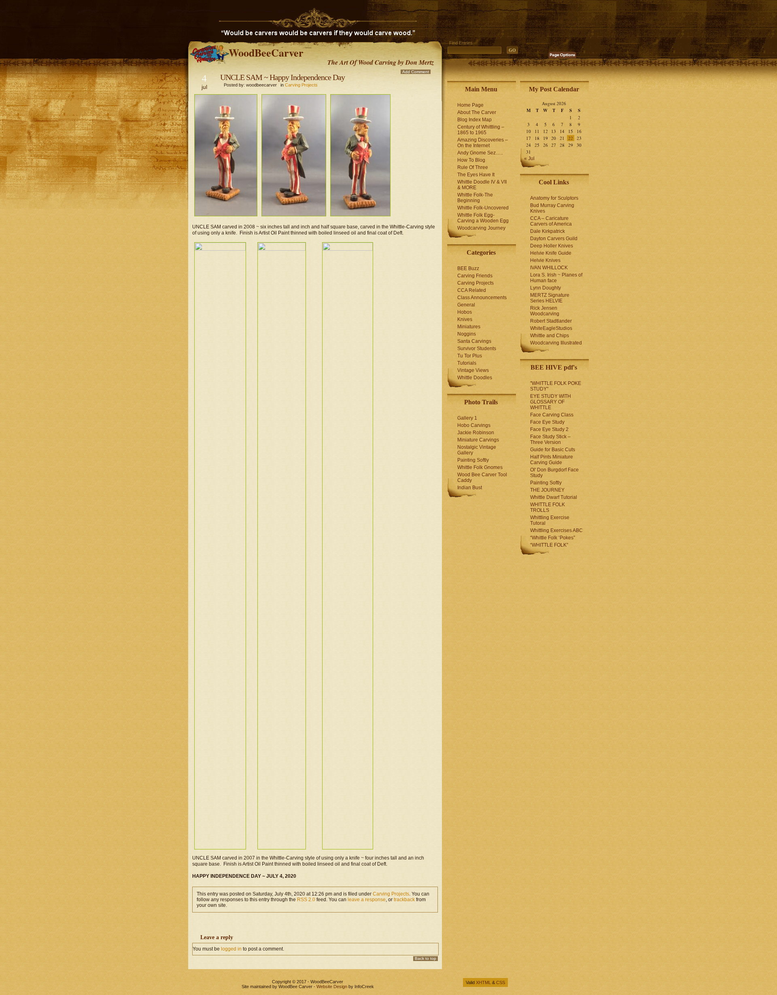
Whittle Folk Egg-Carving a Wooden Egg (483, 218)
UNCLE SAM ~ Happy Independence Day (282, 77)
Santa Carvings (474, 341)
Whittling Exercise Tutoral (549, 520)
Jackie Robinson (475, 432)
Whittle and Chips (549, 335)
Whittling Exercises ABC (556, 530)
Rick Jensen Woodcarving (544, 311)
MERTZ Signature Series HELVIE (549, 298)
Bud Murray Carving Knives (552, 208)
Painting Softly (473, 460)
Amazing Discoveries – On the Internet (482, 142)
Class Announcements (482, 297)
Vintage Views (473, 370)
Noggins (466, 334)
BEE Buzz (468, 268)
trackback (404, 899)
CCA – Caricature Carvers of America (551, 221)
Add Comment (415, 72)
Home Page (470, 105)
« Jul (529, 158)
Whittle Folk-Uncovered (483, 208)
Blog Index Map (474, 120)
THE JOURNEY (547, 490)
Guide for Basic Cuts (552, 449)
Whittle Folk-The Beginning (475, 197)
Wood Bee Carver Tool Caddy (482, 477)
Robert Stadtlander (551, 321)
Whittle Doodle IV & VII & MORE (482, 184)
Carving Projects (301, 84)
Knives (464, 319)
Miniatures (468, 327)
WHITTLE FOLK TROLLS (547, 507)
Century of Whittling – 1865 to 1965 (480, 129)
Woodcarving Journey (481, 228)
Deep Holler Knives (551, 246)
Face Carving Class (551, 415)
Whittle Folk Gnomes (480, 467)
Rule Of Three (472, 167)
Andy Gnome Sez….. (480, 153)
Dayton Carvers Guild (553, 238)
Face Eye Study (547, 422)
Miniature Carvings (478, 440)
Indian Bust (469, 487)
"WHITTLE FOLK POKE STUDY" (555, 386)
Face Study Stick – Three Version (550, 439)
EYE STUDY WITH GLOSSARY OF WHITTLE (550, 401)
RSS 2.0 (306, 899)
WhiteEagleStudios (551, 328)
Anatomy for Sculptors (554, 198)
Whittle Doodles (474, 377)
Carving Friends (475, 276)
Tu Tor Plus (469, 356)
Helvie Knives (545, 260)
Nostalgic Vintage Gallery (476, 450)
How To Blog (471, 160)
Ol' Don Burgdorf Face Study (554, 472)
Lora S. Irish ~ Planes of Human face (556, 277)
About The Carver (476, 112)
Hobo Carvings (473, 425)
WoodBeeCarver (266, 52)
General (466, 305)
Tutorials (466, 363)
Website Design (331, 986)
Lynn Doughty (545, 288)
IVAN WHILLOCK (549, 267)
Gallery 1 (467, 418)
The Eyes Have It (476, 174)
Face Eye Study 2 (549, 429)
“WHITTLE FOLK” (549, 545)
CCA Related (471, 290)
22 (570, 138)
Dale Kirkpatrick (547, 231)
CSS (500, 982)
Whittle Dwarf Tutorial (553, 497)
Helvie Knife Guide (550, 253)
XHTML (483, 982)
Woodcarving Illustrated (556, 343)
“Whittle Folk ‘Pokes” (552, 538)
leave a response (367, 899)
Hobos (464, 312)
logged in (231, 949)
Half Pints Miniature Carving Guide (551, 459)
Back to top (425, 958)
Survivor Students (476, 348)
